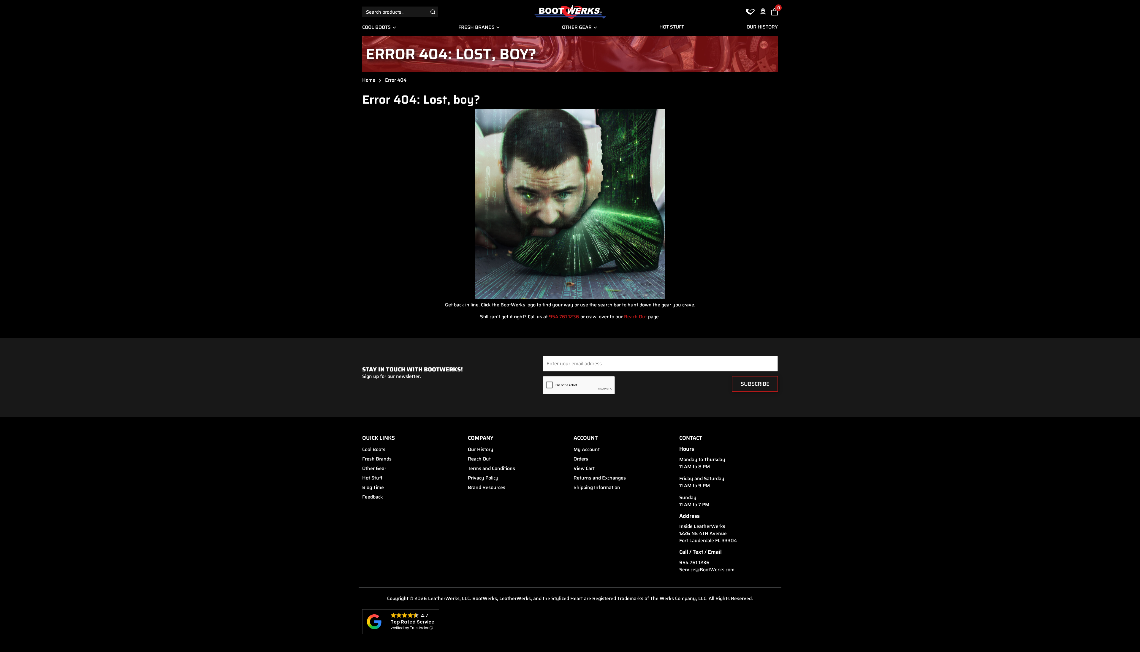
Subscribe (755, 383)
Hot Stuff (671, 27)
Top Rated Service (412, 622)
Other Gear (577, 27)
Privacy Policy (483, 478)
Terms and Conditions (491, 468)
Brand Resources (486, 487)
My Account (587, 449)
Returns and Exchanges (600, 478)
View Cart (584, 468)
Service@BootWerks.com (706, 569)
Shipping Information (597, 487)
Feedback (372, 497)
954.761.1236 (564, 316)
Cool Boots (376, 27)
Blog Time (373, 487)
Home (368, 80)
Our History (762, 27)
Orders (581, 459)
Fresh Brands (476, 27)
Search (432, 12)
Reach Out (635, 316)
